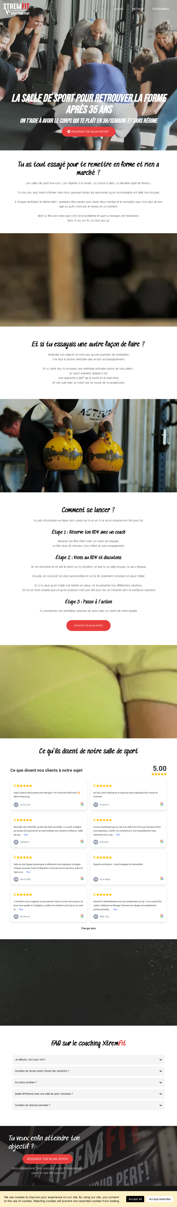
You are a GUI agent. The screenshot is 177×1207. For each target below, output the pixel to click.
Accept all (135, 1199)
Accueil (119, 9)
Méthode (138, 9)
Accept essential (159, 1199)
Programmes (160, 9)
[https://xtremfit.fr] (16, 9)
